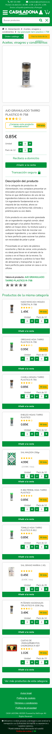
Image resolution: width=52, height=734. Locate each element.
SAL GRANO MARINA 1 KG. (33, 565)
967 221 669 (15, 2)
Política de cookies (26, 698)
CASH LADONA (12, 713)
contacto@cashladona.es (39, 2)
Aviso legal (26, 693)
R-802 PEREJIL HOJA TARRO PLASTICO (34, 491)
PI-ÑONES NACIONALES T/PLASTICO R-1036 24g (32, 604)
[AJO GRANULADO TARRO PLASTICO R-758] (26, 74)
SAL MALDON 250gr (30, 452)
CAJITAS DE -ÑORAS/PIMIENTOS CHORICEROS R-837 (30, 643)
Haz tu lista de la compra (39, 37)
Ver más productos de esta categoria (26, 681)
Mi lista (41, 125)
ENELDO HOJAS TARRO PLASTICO (32, 416)
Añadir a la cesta (26, 165)
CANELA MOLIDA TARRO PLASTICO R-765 (32, 378)
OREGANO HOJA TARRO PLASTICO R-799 (32, 341)
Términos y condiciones (26, 703)
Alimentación (14, 29)
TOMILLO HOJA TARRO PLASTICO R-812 (31, 529)
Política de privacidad (26, 708)
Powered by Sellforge (34, 713)
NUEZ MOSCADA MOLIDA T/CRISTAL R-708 (33, 303)
